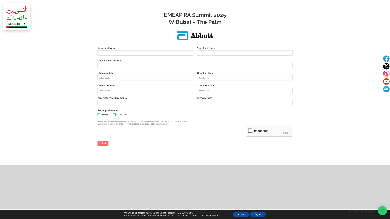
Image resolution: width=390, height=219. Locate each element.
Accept (241, 214)
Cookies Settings (212, 215)
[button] (382, 210)
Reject (258, 214)
